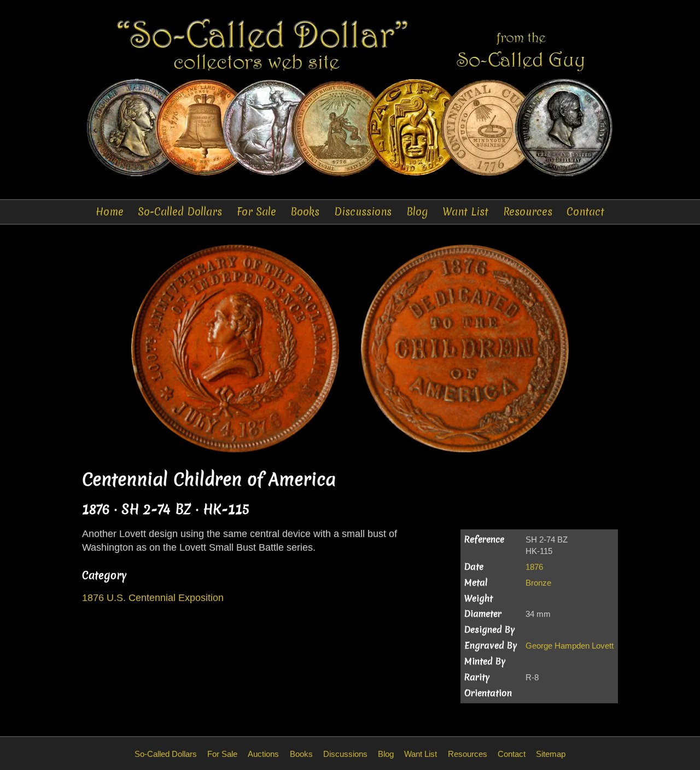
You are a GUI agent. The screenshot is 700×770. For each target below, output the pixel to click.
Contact (585, 212)
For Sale (256, 212)
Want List (465, 212)
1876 (534, 566)
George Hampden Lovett (570, 645)
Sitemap (550, 754)
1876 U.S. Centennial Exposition (153, 597)
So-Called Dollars (180, 212)
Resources (527, 212)
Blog (417, 212)
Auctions (263, 754)
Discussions (363, 212)
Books (304, 212)
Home (110, 212)
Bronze (538, 582)
